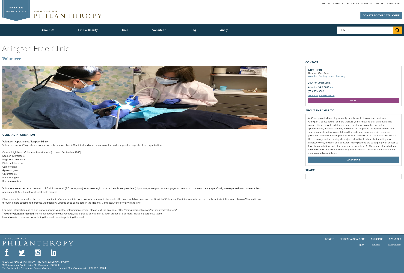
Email (353, 100)
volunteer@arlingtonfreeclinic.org (326, 76)
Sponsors (395, 239)
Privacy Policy (394, 244)
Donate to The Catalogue (381, 15)
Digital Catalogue (332, 3)
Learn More (353, 159)
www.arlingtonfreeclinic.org (322, 95)
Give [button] (125, 30)
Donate (329, 239)
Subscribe (377, 239)
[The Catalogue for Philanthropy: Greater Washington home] (37, 242)
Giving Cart (394, 3)
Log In (379, 3)
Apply (224, 30)
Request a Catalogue (359, 3)
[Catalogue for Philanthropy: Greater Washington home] (52, 10)
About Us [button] (48, 30)
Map (332, 87)
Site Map (376, 244)
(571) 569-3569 (316, 91)
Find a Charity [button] (88, 30)
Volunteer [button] (159, 30)
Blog (193, 30)
